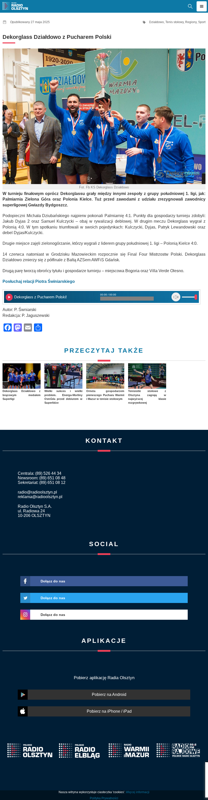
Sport (201, 22)
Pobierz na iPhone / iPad (109, 711)
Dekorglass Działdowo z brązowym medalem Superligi (22, 394)
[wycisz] (175, 296)
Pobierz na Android (109, 694)
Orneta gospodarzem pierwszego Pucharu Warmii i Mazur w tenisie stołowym (105, 394)
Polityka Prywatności (104, 798)
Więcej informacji (137, 792)
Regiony (191, 22)
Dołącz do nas (53, 581)
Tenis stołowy (174, 22)
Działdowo (156, 22)
